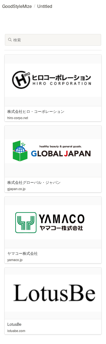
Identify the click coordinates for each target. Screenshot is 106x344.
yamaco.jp (15, 259)
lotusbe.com (16, 330)
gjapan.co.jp (16, 188)
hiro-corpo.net (17, 117)
